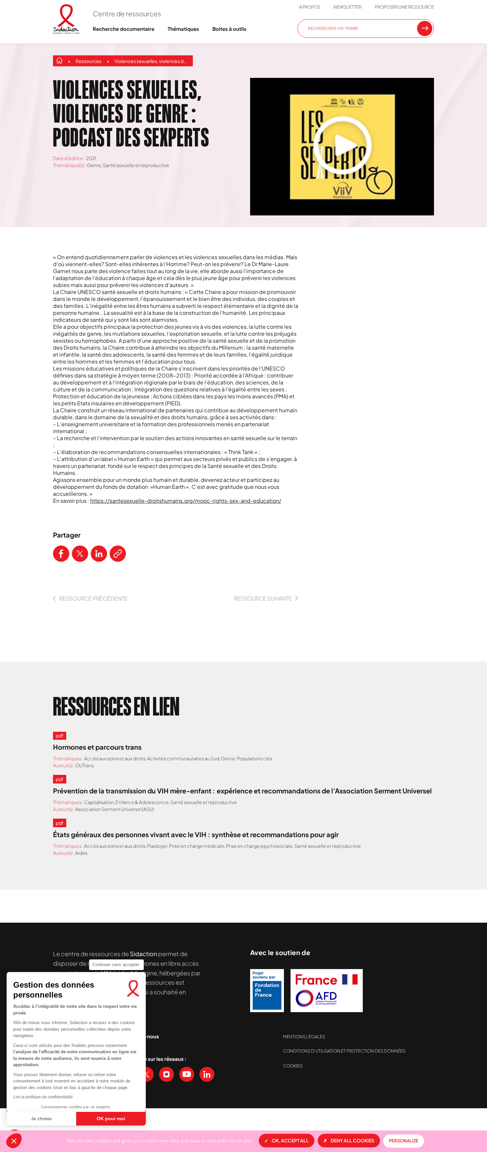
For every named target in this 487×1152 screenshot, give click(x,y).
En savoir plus (237, 1140)
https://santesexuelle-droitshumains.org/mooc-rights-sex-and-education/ (185, 500)
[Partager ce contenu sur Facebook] (61, 554)
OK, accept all (290, 1140)
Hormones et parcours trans (97, 747)
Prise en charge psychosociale (259, 846)
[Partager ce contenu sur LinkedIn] (99, 554)
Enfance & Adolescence (142, 802)
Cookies (292, 1065)
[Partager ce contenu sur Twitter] (80, 554)
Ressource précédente (93, 598)
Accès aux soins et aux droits (114, 758)
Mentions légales (304, 1036)
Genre (94, 165)
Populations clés (254, 758)
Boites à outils (229, 29)
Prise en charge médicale (196, 846)
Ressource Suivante (263, 598)
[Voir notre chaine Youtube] (186, 1074)
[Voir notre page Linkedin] (206, 1074)
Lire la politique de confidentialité (43, 1097)
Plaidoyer (157, 846)
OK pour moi (111, 1118)
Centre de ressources (127, 13)
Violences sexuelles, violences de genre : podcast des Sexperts (151, 61)
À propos (309, 7)
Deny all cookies (352, 1140)
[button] (14, 1141)
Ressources (88, 61)
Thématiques (183, 29)
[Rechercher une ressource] (424, 28)
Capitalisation (99, 802)
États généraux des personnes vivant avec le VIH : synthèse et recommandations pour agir (196, 834)
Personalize (403, 1140)
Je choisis (41, 1118)
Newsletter (347, 7)
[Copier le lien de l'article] (118, 554)
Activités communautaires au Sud (183, 758)
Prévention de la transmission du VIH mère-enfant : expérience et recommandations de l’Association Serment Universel (242, 790)
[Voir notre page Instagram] (166, 1074)
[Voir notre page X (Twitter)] (146, 1074)
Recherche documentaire (123, 29)
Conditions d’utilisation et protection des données (344, 1051)
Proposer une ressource (404, 7)
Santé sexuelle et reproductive (136, 165)
